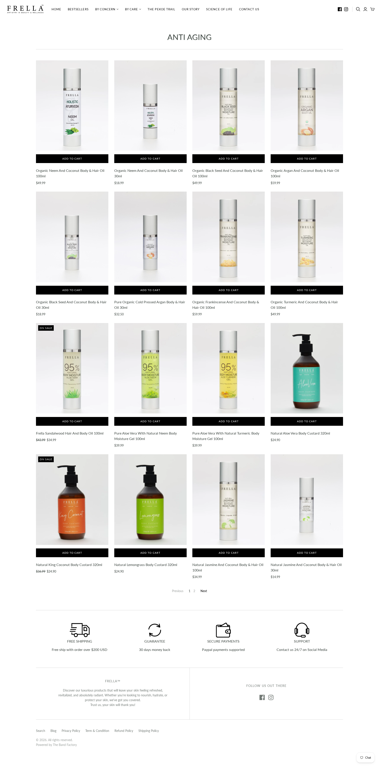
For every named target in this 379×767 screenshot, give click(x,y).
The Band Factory (65, 745)
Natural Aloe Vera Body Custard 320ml (300, 433)
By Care (131, 9)
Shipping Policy (148, 731)
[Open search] (358, 9)
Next (203, 591)
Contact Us (249, 9)
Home (56, 9)
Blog (53, 731)
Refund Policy (123, 731)
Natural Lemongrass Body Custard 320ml (145, 564)
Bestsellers (78, 9)
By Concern (105, 9)
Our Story (191, 9)
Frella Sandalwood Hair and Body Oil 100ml (70, 433)
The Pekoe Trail (161, 9)
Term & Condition (97, 731)
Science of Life (219, 9)
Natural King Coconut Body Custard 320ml (69, 564)
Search (40, 731)
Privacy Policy (71, 731)
